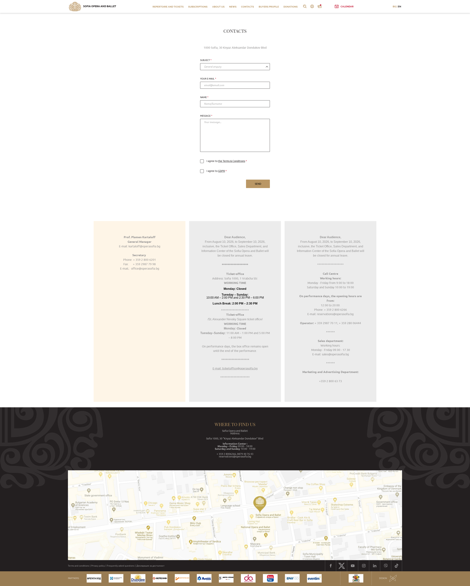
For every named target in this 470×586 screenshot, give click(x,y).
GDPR (221, 171)
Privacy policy (98, 566)
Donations (290, 6)
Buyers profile (269, 6)
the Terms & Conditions (231, 161)
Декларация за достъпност (150, 566)
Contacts (247, 6)
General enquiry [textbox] (212, 66)
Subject (205, 60)
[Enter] (312, 6)
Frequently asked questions (120, 566)
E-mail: (316, 354)
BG (394, 6)
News (232, 6)
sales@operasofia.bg (335, 354)
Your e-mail (207, 78)
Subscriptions (197, 6)
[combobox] (235, 66)
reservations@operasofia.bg (335, 314)
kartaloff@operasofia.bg (144, 246)
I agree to (226, 161)
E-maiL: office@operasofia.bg (139, 268)
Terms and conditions (78, 566)
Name (203, 97)
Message (205, 116)
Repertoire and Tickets (168, 6)
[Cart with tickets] (319, 6)
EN (399, 6)
